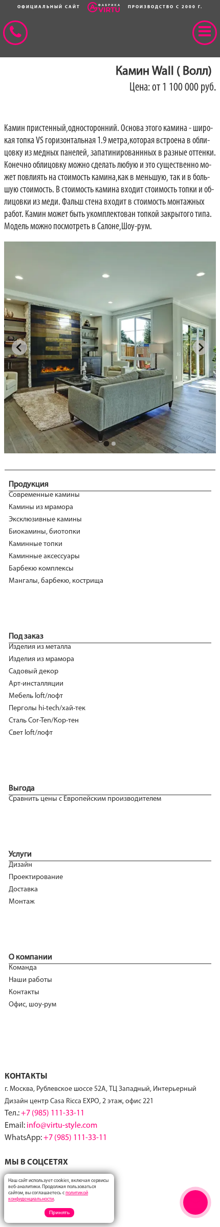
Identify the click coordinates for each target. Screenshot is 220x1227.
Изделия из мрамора (41, 659)
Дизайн (20, 865)
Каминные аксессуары (44, 556)
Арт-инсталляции (36, 684)
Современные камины (44, 495)
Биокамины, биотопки (44, 532)
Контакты (24, 992)
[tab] (106, 443)
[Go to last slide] (19, 347)
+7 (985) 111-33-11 (52, 1113)
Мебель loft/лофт (36, 696)
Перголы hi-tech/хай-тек (47, 708)
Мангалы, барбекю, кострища (56, 581)
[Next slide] (200, 347)
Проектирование (36, 877)
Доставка (23, 889)
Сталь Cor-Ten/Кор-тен (44, 721)
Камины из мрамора (41, 507)
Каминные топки (35, 544)
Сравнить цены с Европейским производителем (85, 799)
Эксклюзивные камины (45, 519)
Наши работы (30, 980)
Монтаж (22, 902)
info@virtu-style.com (62, 1126)
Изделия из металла (40, 647)
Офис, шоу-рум (32, 1005)
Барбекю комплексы (41, 569)
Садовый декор (33, 671)
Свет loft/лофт (31, 733)
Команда (23, 968)
